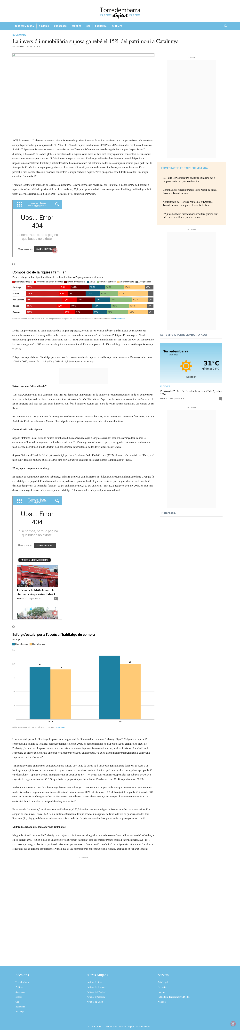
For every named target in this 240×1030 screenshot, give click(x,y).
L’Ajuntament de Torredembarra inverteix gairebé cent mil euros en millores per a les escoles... (190, 215)
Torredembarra (24, 26)
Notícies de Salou (95, 1001)
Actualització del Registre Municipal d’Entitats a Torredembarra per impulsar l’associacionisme (188, 203)
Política (44, 26)
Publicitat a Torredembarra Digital (174, 996)
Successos (60, 26)
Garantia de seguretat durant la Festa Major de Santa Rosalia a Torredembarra (189, 191)
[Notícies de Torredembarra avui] (120, 12)
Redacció (19, 46)
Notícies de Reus (94, 982)
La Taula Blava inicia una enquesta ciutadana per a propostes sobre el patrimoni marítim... (189, 179)
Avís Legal (163, 982)
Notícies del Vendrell (96, 991)
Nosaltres (162, 1001)
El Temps (117, 26)
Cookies (161, 991)
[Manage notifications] (233, 1023)
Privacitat (162, 987)
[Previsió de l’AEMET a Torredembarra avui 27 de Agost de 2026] (191, 363)
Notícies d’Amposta (96, 996)
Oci (88, 26)
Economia (101, 26)
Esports (76, 26)
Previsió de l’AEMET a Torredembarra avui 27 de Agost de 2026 (191, 392)
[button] (225, 26)
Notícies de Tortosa (95, 987)
